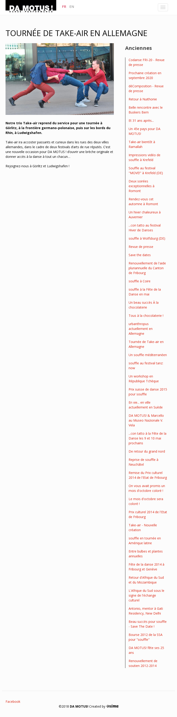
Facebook (13, 701)
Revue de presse (141, 246)
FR (64, 6)
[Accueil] (33, 7)
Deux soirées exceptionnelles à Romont (141, 186)
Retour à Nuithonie (143, 99)
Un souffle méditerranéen (148, 355)
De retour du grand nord (147, 451)
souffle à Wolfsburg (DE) (147, 238)
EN (71, 6)
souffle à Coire (139, 281)
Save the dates (140, 255)
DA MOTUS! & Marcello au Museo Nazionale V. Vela (146, 420)
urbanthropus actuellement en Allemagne (141, 329)
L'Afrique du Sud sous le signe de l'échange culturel (146, 595)
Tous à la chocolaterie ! (146, 315)
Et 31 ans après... (141, 120)
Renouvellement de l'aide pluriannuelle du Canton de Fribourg (147, 268)
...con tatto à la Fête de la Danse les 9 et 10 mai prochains (147, 438)
